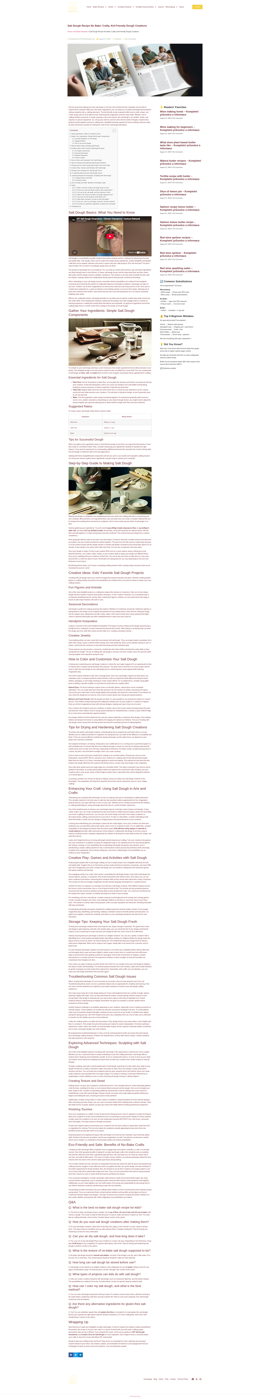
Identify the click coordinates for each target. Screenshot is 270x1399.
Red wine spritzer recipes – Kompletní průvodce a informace (179, 239)
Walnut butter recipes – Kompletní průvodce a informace (180, 162)
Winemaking (170, 7)
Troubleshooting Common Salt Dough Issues (87, 173)
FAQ (166, 1379)
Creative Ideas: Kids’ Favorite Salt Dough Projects (87, 148)
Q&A (73, 185)
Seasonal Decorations (81, 153)
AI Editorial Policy (135, 1396)
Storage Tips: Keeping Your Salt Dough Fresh (86, 170)
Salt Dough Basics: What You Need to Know (86, 134)
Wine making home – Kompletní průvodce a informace (179, 113)
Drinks (110, 7)
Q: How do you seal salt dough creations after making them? (93, 190)
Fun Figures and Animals (82, 151)
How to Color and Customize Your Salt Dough (86, 160)
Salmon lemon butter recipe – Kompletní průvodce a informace (179, 224)
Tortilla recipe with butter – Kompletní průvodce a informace (179, 178)
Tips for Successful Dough (83, 143)
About (181, 7)
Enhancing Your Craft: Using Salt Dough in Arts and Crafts (90, 165)
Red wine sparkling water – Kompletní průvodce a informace (179, 270)
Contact (173, 1379)
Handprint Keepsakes (81, 155)
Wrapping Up (76, 206)
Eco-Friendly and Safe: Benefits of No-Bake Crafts (89, 183)
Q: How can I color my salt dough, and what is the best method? (95, 201)
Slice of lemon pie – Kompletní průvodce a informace (178, 193)
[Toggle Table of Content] (113, 130)
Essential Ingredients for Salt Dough (86, 138)
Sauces (161, 7)
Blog (155, 1379)
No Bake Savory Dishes (145, 7)
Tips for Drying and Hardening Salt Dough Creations (88, 163)
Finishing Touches (80, 180)
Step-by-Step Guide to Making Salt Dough (85, 146)
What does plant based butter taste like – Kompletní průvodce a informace (180, 145)
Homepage (148, 1379)
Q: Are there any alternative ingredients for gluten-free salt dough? (95, 204)
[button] (71, 1354)
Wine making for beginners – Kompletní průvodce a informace (179, 128)
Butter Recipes (98, 7)
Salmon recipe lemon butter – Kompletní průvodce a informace (179, 208)
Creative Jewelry (80, 157)
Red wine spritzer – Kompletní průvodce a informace (178, 254)
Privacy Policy (183, 1379)
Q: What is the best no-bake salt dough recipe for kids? (92, 187)
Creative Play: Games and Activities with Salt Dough (88, 168)
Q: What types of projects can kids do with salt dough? (92, 199)
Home (89, 7)
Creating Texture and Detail (83, 178)
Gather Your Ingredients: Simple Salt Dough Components (90, 136)
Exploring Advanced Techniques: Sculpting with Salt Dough (91, 175)
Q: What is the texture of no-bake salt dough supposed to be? (94, 194)
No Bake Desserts (124, 7)
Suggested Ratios (80, 141)
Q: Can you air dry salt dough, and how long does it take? (93, 192)
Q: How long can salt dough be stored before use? (90, 197)
